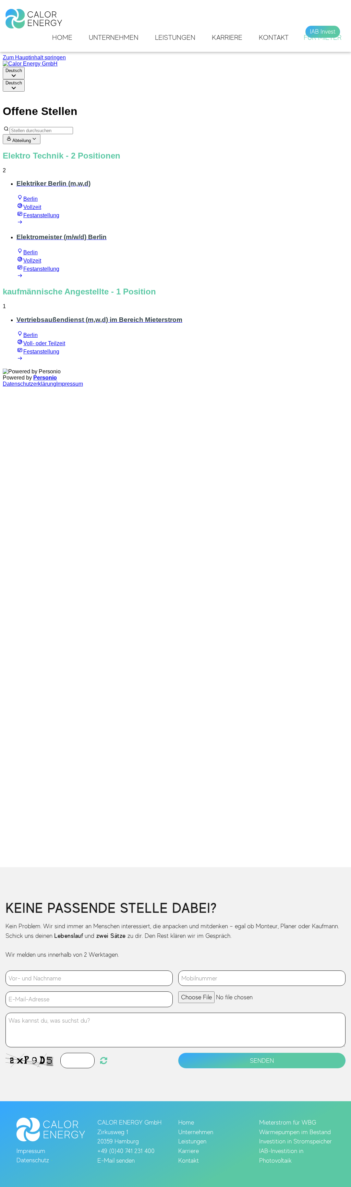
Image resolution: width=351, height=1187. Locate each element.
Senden (262, 1060)
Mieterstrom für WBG (287, 1122)
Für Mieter (322, 37)
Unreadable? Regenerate (103, 1060)
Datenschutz (32, 1160)
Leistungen (175, 37)
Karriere (227, 37)
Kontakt (274, 37)
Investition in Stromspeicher (295, 1141)
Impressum (30, 1151)
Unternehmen (113, 37)
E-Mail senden (116, 1160)
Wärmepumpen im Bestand (295, 1132)
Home (62, 37)
